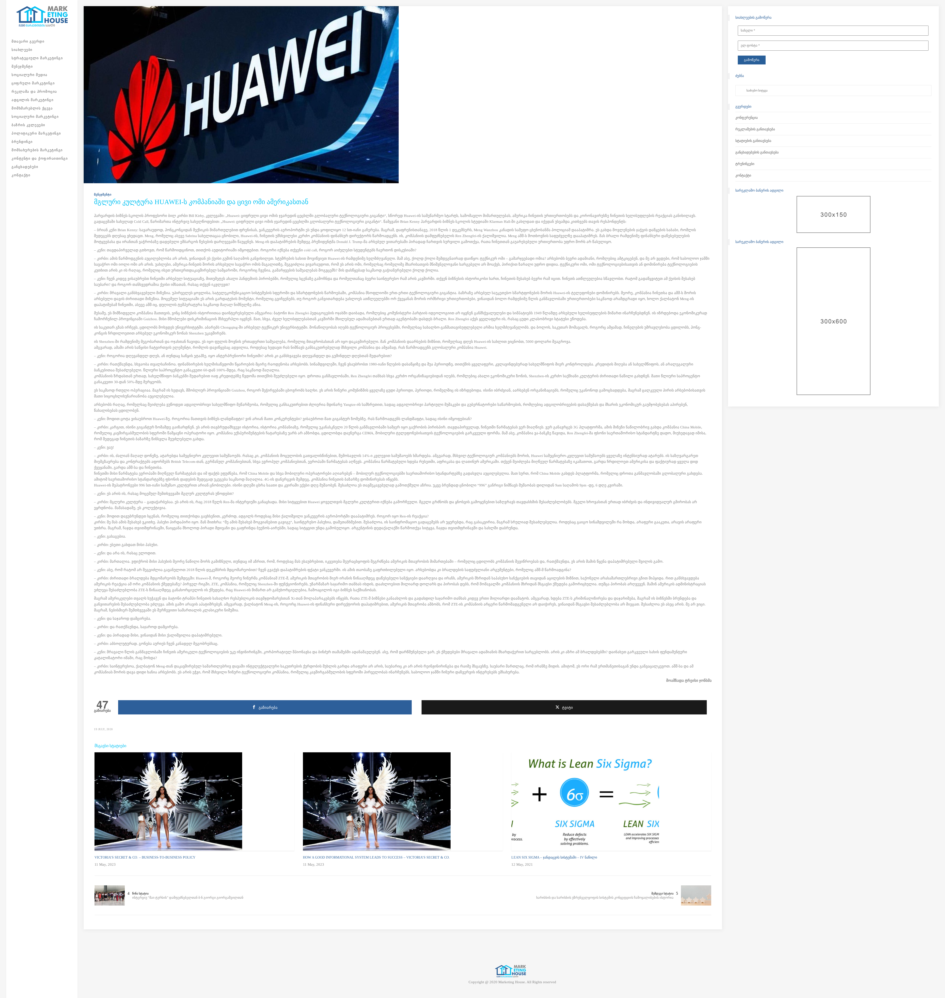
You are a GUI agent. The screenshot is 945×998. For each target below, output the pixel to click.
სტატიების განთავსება (753, 141)
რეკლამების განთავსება (755, 129)
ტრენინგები (744, 164)
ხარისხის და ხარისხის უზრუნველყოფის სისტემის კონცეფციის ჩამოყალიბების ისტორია (605, 897)
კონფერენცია (746, 118)
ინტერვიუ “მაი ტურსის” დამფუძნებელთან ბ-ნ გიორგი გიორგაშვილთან (187, 897)
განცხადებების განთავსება (757, 152)
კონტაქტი (743, 175)
